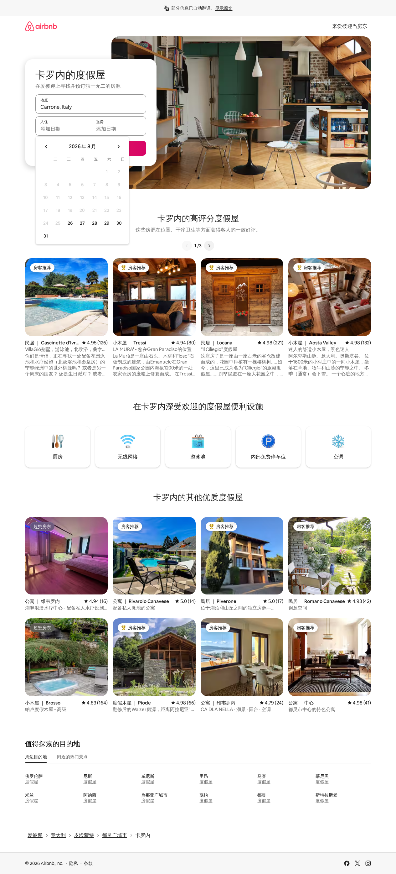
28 (94, 223)
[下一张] (209, 246)
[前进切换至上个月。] (46, 147)
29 (106, 223)
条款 (88, 863)
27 (82, 223)
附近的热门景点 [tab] (72, 757)
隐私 (73, 863)
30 (119, 223)
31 (46, 236)
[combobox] (90, 107)
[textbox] (63, 129)
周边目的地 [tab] (36, 757)
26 (70, 223)
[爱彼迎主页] (41, 26)
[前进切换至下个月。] (118, 147)
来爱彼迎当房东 (349, 26)
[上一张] (187, 246)
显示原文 (224, 8)
